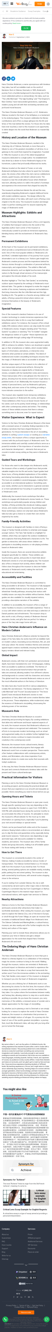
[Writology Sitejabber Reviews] (22, 1272)
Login (48, 4)
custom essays (23, 435)
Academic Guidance (18, 11)
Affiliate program (34, 1238)
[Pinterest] (25, 1297)
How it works (6, 1245)
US (5, 4)
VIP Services (32, 1245)
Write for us (6, 1256)
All (7, 11)
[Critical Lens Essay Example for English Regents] (26, 1198)
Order (39, 4)
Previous (3, 11)
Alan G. (9, 1039)
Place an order (33, 1252)
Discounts (31, 1248)
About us (5, 1234)
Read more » (17, 23)
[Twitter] (13, 78)
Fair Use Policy (37, 1305)
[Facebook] (4, 78)
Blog (3, 1252)
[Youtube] (29, 1297)
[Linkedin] (8, 78)
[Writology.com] (24, 3)
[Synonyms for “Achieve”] (26, 1168)
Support (5, 1248)
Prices (30, 1234)
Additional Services (35, 1241)
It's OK (26, 28)
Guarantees (6, 1238)
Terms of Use (24, 1305)
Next (48, 11)
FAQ (3, 1241)
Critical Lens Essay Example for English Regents (25, 1209)
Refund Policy (32, 1307)
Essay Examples (34, 11)
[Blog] (33, 1297)
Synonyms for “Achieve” (14, 1180)
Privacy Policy (11, 1305)
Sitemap (5, 1259)
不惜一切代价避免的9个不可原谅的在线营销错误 (24, 1114)
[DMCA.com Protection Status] (26, 1284)
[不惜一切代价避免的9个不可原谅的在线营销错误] (26, 1102)
